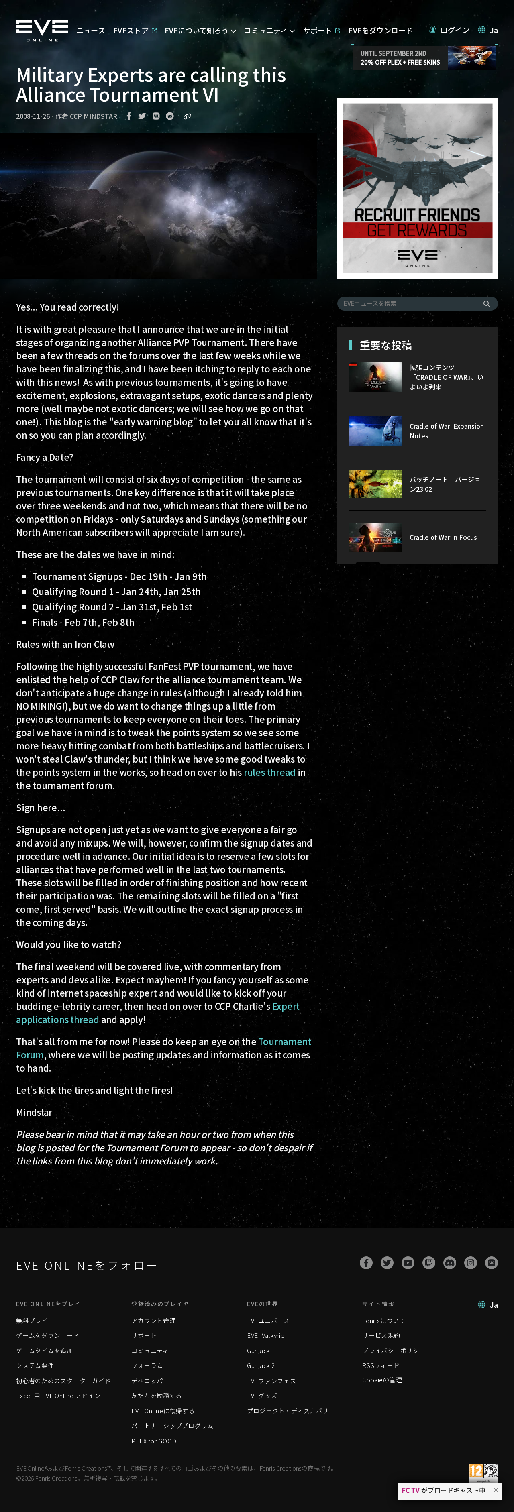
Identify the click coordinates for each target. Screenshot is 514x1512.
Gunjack (258, 1350)
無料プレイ (32, 1320)
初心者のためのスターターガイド (63, 1380)
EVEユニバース (268, 1320)
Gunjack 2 (261, 1365)
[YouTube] (408, 1262)
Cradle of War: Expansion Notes (447, 430)
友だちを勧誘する (156, 1395)
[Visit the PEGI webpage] (483, 1474)
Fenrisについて (384, 1320)
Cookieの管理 (382, 1379)
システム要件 (35, 1365)
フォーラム (147, 1365)
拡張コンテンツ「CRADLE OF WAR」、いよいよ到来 (446, 376)
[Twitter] (387, 1262)
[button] (496, 1489)
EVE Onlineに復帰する (163, 1410)
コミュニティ (150, 1350)
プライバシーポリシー (394, 1350)
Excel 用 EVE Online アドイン (58, 1395)
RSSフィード (381, 1365)
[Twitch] (428, 1262)
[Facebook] (366, 1262)
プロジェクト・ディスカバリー (291, 1410)
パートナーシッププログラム (172, 1425)
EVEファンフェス (271, 1380)
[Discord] (449, 1262)
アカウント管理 (153, 1320)
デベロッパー (150, 1380)
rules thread (270, 771)
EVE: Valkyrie (266, 1335)
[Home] (42, 39)
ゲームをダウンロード (48, 1335)
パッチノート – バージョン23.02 (445, 484)
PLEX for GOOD (154, 1441)
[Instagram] (470, 1262)
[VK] (491, 1262)
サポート (144, 1335)
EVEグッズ (262, 1395)
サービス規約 (381, 1335)
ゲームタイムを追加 (44, 1350)
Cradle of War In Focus (443, 537)
